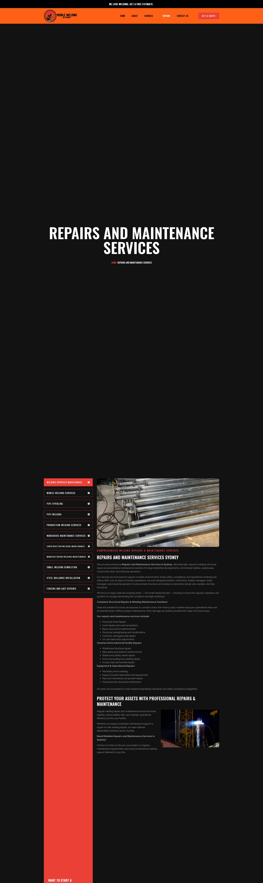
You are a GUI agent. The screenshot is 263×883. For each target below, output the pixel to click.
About (135, 16)
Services (148, 16)
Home (122, 16)
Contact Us (182, 16)
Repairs (166, 16)
